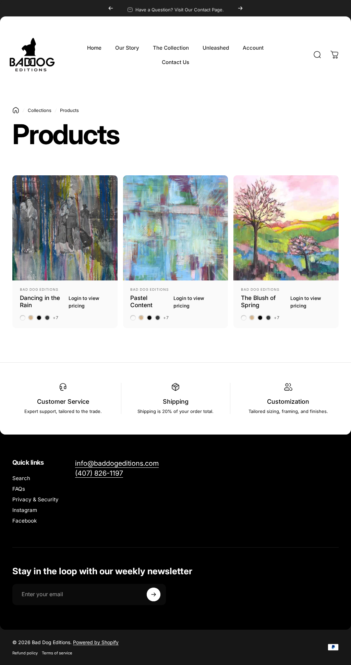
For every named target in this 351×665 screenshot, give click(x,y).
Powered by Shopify (96, 642)
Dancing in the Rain (40, 301)
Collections (39, 110)
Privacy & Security (35, 499)
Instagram (24, 510)
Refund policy (25, 653)
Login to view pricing (84, 302)
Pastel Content (141, 301)
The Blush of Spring (258, 301)
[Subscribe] (153, 594)
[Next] (240, 8)
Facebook (24, 520)
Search (21, 478)
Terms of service (57, 653)
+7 (56, 318)
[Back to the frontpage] (15, 110)
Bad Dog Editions (39, 289)
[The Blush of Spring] (286, 227)
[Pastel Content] (175, 227)
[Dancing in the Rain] (65, 227)
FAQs (18, 489)
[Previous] (110, 8)
